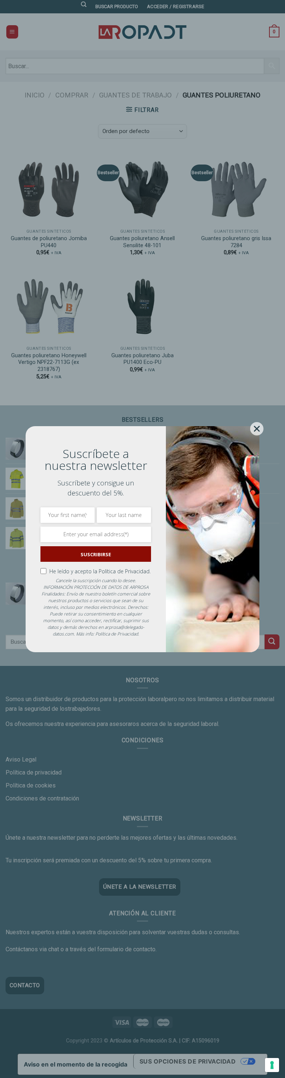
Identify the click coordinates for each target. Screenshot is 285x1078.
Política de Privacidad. (125, 571)
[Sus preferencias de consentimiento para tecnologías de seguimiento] (272, 1065)
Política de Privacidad (116, 634)
